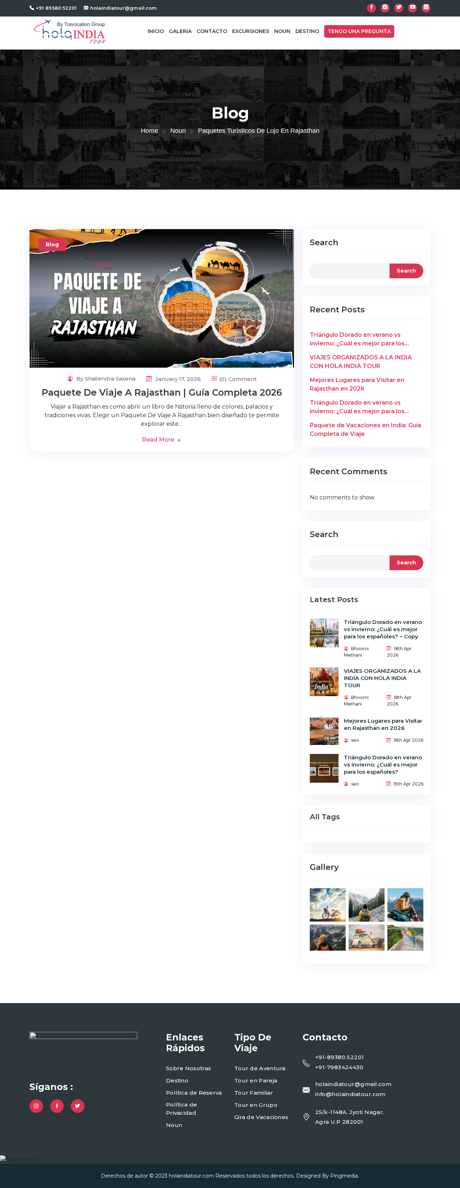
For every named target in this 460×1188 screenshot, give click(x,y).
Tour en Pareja (255, 1080)
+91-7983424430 (339, 1067)
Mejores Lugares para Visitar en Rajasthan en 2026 (357, 384)
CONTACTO (212, 31)
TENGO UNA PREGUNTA (359, 31)
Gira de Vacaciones (261, 1117)
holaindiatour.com (191, 1176)
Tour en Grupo (255, 1104)
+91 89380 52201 (56, 8)
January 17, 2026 (177, 379)
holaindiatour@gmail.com (123, 8)
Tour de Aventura (260, 1068)
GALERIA (180, 31)
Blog (52, 244)
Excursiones (250, 31)
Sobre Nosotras (188, 1068)
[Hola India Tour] (69, 31)
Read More (159, 439)
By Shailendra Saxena (105, 378)
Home (149, 130)
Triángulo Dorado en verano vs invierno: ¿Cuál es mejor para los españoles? (357, 407)
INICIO (156, 31)
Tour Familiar (253, 1092)
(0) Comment (238, 379)
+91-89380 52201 (339, 1057)
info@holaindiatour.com (350, 1094)
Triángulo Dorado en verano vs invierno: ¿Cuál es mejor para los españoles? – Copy (357, 339)
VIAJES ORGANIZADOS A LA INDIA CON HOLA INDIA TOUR (361, 361)
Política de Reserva (194, 1092)
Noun (282, 31)
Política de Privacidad (181, 1108)
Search (324, 242)
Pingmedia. (344, 1176)
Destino (307, 31)
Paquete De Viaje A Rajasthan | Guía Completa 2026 (162, 392)
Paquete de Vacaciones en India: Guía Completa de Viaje (365, 429)
